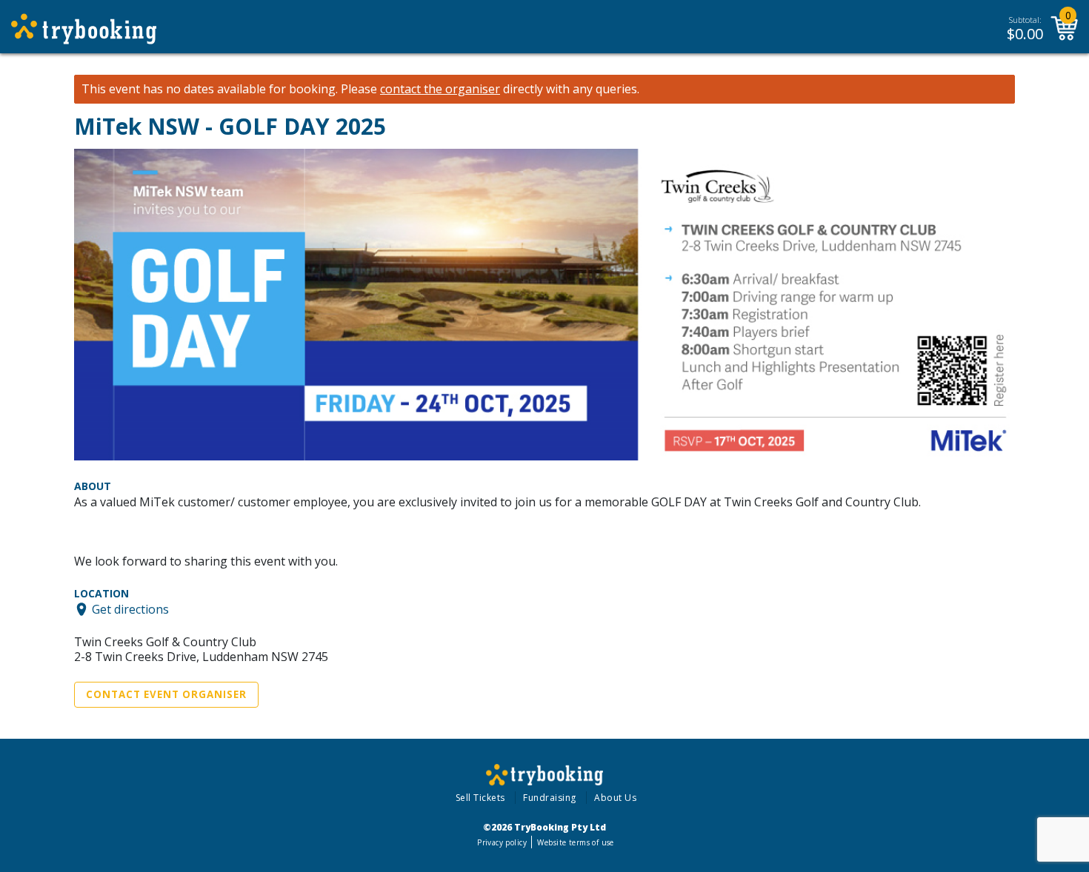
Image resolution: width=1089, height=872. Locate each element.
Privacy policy (502, 842)
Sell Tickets (480, 797)
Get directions (130, 609)
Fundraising (549, 797)
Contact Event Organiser (166, 694)
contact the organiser (440, 89)
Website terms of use (575, 842)
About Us (615, 797)
